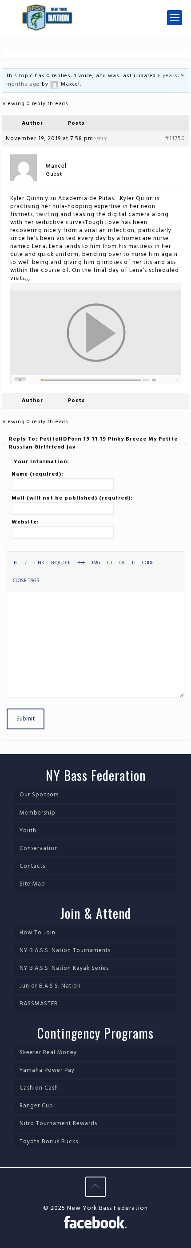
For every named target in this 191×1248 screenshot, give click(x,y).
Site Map (32, 884)
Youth (28, 830)
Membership (38, 813)
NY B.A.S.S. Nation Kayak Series (64, 968)
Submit (25, 719)
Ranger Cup (36, 1105)
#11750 (175, 139)
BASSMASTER (39, 1003)
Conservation (39, 848)
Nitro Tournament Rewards (58, 1123)
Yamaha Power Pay (47, 1070)
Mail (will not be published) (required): (72, 498)
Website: (25, 522)
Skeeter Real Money (48, 1052)
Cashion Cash (39, 1088)
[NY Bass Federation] (95, 17)
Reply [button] (100, 138)
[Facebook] (95, 1224)
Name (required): (38, 474)
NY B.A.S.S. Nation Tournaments (65, 950)
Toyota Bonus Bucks (49, 1141)
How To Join (38, 932)
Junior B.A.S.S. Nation (50, 986)
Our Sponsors (39, 794)
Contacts (32, 866)
